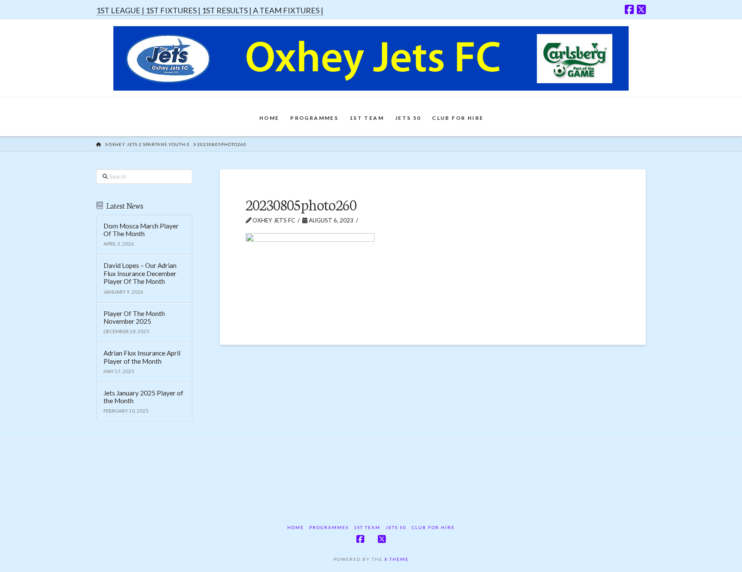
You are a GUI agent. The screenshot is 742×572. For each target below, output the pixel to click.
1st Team (367, 527)
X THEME (396, 559)
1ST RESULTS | (227, 10)
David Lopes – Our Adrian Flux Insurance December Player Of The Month (139, 273)
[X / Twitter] (641, 9)
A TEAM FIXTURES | (288, 10)
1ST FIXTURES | (174, 10)
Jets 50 (396, 527)
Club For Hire (433, 527)
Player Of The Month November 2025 (134, 318)
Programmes (329, 527)
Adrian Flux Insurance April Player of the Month (141, 357)
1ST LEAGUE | (121, 10)
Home (295, 527)
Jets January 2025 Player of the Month (143, 397)
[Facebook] (629, 9)
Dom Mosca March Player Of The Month (141, 230)
